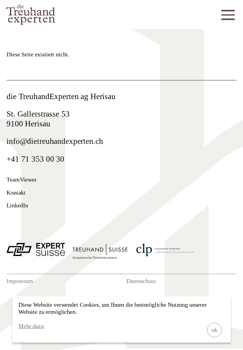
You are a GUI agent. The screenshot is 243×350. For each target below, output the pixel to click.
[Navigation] (228, 14)
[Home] (30, 22)
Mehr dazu (31, 326)
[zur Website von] (36, 253)
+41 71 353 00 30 (35, 159)
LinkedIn (17, 205)
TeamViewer (22, 179)
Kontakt (16, 192)
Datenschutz (141, 281)
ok (215, 330)
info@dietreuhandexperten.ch (55, 141)
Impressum (20, 281)
